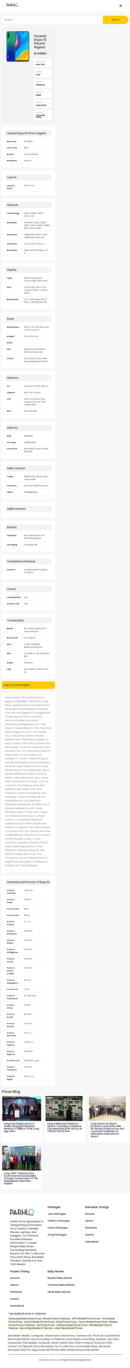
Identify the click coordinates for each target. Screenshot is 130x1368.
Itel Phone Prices (46, 1325)
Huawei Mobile (31, 154)
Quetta (89, 1234)
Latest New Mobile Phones (68, 1328)
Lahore (89, 1220)
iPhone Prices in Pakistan (56, 1318)
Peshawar (91, 1227)
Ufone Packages (58, 1227)
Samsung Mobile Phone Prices (24, 1318)
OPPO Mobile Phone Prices (86, 1318)
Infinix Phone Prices (66, 1321)
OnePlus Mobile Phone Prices (72, 1325)
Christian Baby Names (61, 1285)
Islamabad (92, 1241)
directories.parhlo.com (49, 1360)
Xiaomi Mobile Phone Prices (39, 1321)
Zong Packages (57, 1234)
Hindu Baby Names (59, 1292)
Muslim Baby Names (60, 1278)
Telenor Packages (59, 1220)
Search (116, 19)
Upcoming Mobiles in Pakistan (36, 1328)
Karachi (89, 1214)
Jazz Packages (57, 1214)
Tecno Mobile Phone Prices (93, 1321)
